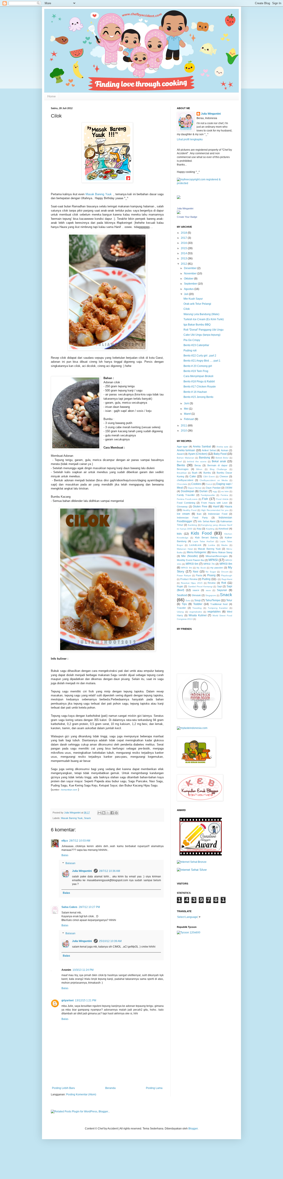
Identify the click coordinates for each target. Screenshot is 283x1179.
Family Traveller (186, 495)
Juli (186, 294)
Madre (224, 545)
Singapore (210, 595)
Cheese (224, 476)
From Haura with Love (214, 502)
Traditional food (219, 604)
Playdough (226, 575)
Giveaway (182, 506)
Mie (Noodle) (189, 556)
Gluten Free (200, 506)
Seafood (182, 595)
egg (215, 491)
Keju (199, 528)
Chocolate (182, 484)
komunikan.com (69, 789)
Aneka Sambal (202, 446)
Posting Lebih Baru (63, 1088)
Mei (186, 408)
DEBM (228, 487)
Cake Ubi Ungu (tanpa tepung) (202, 334)
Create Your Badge (187, 217)
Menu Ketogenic (197, 552)
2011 (184, 425)
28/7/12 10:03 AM (79, 840)
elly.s (64, 840)
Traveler (181, 608)
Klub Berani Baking (206, 537)
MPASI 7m (209, 564)
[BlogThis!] (103, 813)
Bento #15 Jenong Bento (198, 397)
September (191, 283)
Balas (64, 855)
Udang (180, 612)
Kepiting (210, 529)
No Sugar (211, 571)
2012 (184, 263)
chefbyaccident (185, 480)
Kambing (192, 525)
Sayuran (222, 590)
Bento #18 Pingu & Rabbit (199, 381)
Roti (223, 582)
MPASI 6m (192, 563)
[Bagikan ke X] (108, 813)
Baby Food (220, 453)
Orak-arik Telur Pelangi (197, 303)
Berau (198, 465)
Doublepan (187, 491)
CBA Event (209, 476)
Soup (197, 600)
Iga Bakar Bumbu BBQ (197, 324)
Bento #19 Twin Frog (196, 371)
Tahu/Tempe (212, 600)
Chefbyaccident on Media (214, 480)
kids (179, 533)
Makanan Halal (185, 549)
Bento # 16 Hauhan (195, 391)
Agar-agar (182, 446)
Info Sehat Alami (206, 521)
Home (51, 96)
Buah (194, 472)
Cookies (196, 483)
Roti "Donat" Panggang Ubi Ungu (204, 329)
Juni (187, 403)
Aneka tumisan (186, 450)
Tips (184, 604)
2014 (184, 253)
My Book (201, 567)
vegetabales (195, 612)
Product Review (188, 579)
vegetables (214, 611)
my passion (216, 567)
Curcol (209, 484)
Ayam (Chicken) (197, 453)
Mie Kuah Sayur (193, 298)
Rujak (180, 586)
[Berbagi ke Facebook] (112, 813)
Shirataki (196, 595)
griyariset (67, 1000)
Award (180, 454)
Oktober (189, 278)
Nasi (195, 571)
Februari (189, 419)
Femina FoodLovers (187, 499)
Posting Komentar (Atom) (81, 1094)
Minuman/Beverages (217, 556)
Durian (203, 491)
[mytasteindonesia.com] (192, 728)
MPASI (213, 560)
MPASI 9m (186, 567)
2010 (184, 430)
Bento (181, 465)
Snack (87, 818)
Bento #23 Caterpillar (196, 345)
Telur (229, 600)
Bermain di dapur (217, 465)
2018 (184, 232)
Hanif (216, 506)
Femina (224, 495)
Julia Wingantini (82, 871)
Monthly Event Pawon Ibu (190, 560)
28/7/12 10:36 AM (109, 871)
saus (208, 590)
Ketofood (223, 528)
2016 (184, 243)
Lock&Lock (195, 545)
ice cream (183, 513)
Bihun (199, 469)
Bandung (204, 457)
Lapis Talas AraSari (203, 541)
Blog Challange (218, 469)
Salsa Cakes (69, 907)
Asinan (224, 450)
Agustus (189, 289)
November (190, 273)
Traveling (197, 608)
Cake (192, 476)
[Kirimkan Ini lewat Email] (99, 813)
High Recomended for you (215, 510)
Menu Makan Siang (221, 552)
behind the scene (196, 461)
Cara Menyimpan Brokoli (198, 376)
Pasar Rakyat (184, 575)
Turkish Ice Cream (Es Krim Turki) (204, 319)
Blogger (193, 1128)
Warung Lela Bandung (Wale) (201, 314)
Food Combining (186, 502)
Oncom (224, 571)
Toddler (197, 604)
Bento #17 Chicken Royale (200, 386)
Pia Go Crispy (192, 340)
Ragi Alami (227, 579)
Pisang (211, 575)
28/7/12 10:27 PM (89, 907)
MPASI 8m (226, 563)
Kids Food (201, 533)
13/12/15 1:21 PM (85, 1000)
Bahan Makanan (185, 458)
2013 (184, 258)
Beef (179, 461)
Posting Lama (154, 1088)
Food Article (222, 499)
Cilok (187, 308)
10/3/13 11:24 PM (83, 969)
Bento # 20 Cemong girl (198, 366)
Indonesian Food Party (192, 517)
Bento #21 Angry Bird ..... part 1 (202, 360)
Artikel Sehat (209, 450)
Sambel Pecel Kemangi (200, 586)
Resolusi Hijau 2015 (192, 583)
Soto (187, 600)
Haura (228, 506)
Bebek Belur (222, 458)
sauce (196, 590)
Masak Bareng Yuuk (99, 194)
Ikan (199, 513)
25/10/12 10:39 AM (110, 941)
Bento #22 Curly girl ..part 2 (200, 355)
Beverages (183, 469)
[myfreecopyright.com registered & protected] (204, 183)
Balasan (70, 863)
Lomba (211, 545)
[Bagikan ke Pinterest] (116, 813)
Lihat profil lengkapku (190, 139)
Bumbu (207, 472)
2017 (184, 237)
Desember (190, 268)
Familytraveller (208, 495)
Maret (187, 413)
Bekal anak (219, 461)
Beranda (110, 1088)
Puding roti (190, 350)
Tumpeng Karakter (218, 608)
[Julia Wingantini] (178, 213)
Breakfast (182, 473)
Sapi (219, 586)
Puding (206, 579)
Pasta (199, 575)
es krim (225, 491)
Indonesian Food (217, 513)
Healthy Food (190, 510)
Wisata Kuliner (198, 615)
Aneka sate (222, 446)
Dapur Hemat (195, 488)
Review (212, 583)
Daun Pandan (213, 487)
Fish (205, 499)
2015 (184, 248)
